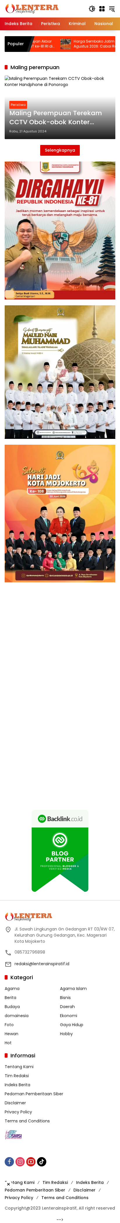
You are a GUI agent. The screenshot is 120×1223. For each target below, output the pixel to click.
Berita (10, 998)
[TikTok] (41, 1161)
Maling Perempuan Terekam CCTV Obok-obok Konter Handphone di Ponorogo (55, 118)
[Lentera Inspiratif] (32, 8)
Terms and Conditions (27, 1121)
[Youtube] (31, 1161)
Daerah (67, 1007)
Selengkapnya (60, 150)
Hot (8, 1043)
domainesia (17, 1016)
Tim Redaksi (17, 1076)
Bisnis (65, 998)
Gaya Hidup (71, 1025)
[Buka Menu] (101, 8)
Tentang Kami (19, 1067)
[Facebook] (9, 1161)
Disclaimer (15, 1103)
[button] (92, 8)
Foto (9, 1025)
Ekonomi (68, 1016)
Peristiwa (18, 104)
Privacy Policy (18, 1112)
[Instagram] (20, 1161)
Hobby (66, 1034)
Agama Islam (73, 988)
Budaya (12, 1007)
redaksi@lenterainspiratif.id (42, 964)
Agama (12, 988)
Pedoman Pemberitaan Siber (34, 1094)
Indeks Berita (17, 1085)
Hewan (11, 1034)
